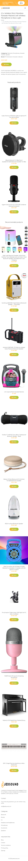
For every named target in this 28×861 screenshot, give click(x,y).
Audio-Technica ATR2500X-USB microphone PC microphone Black (14, 116)
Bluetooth (10, 53)
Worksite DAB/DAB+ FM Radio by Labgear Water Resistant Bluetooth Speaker (14, 348)
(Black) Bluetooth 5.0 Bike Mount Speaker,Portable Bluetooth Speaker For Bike (14, 161)
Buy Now (6, 64)
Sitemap (3, 850)
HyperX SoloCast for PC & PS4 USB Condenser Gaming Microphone (14, 205)
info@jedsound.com (6, 806)
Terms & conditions (6, 845)
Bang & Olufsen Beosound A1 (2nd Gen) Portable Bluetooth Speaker (14, 479)
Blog (2, 840)
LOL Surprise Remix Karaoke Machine (14, 392)
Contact (3, 842)
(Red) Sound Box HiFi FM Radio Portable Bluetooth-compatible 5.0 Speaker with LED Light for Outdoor (14, 568)
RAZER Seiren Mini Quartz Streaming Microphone (14, 676)
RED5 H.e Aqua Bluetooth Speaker (14, 523)
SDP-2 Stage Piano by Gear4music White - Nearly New (14, 764)
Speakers (3, 830)
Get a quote (21, 3)
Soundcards (4, 828)
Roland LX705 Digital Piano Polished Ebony (14, 720)
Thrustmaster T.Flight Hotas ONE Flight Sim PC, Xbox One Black (14, 613)
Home (2, 20)
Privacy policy (4, 848)
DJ (1, 820)
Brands (3, 817)
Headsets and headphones (8, 822)
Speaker (8, 54)
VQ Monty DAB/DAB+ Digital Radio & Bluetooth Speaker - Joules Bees (14, 303)
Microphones (16, 53)
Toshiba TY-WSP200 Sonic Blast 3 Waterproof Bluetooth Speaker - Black (14, 435)
